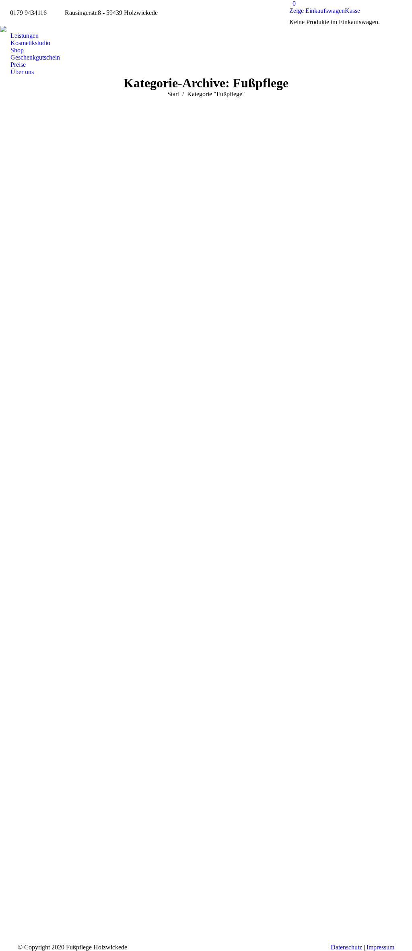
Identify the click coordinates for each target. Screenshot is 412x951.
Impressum (380, 947)
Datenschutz (346, 947)
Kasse (352, 10)
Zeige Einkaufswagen (317, 10)
